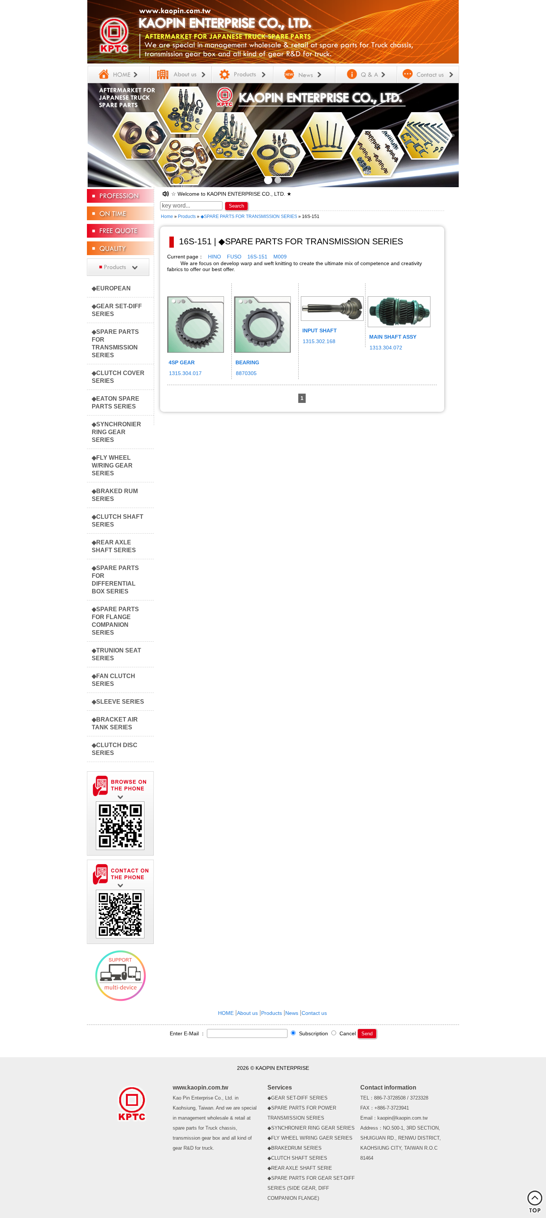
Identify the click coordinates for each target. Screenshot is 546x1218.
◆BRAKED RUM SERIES (115, 495)
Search (236, 206)
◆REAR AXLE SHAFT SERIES (114, 546)
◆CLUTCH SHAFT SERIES (117, 520)
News (291, 1013)
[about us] (180, 74)
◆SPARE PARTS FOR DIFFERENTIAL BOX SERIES (115, 579)
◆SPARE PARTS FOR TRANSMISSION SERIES (115, 343)
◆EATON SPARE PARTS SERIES (115, 402)
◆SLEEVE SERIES (118, 701)
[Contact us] (428, 74)
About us (247, 1013)
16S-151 (257, 257)
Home (167, 216)
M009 (280, 257)
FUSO (234, 257)
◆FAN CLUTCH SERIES (113, 679)
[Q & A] (366, 74)
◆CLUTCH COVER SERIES (118, 376)
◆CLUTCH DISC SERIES (114, 749)
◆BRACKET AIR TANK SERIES (115, 723)
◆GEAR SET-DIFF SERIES (117, 310)
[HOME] (118, 74)
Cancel (347, 1033)
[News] (304, 74)
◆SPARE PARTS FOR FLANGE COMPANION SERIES (115, 621)
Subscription (313, 1033)
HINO (214, 257)
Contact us (314, 1013)
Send (367, 1033)
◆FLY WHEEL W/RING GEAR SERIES (112, 465)
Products (187, 216)
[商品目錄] (120, 276)
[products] (242, 74)
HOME (226, 1013)
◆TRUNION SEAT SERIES (116, 654)
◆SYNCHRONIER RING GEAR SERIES (116, 432)
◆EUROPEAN (111, 288)
